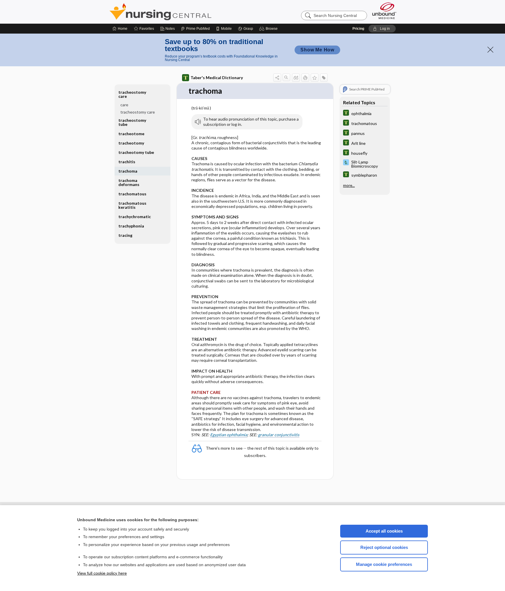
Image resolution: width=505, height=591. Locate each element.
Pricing (358, 29)
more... (349, 185)
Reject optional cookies (384, 547)
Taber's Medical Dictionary (217, 77)
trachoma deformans (128, 182)
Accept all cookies (384, 531)
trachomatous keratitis (132, 205)
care (124, 104)
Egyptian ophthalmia (228, 434)
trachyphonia (131, 225)
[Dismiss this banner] (490, 50)
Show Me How (317, 49)
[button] (269, 29)
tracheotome (131, 133)
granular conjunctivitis (278, 434)
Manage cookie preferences (384, 564)
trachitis (126, 161)
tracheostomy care (137, 111)
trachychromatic (134, 216)
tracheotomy (131, 142)
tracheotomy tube (136, 152)
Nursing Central (182, 11)
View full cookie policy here (102, 573)
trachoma (127, 170)
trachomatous (132, 193)
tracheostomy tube (132, 122)
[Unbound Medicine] (384, 10)
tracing (125, 235)
